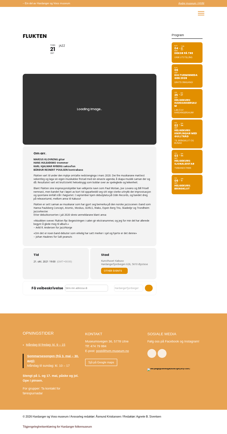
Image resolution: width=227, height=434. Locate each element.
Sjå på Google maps (101, 362)
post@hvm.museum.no (112, 351)
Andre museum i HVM (191, 3)
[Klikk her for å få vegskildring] (149, 288)
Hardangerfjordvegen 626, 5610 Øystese (124, 264)
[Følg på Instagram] (162, 353)
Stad (105, 254)
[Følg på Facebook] (151, 353)
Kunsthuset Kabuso (112, 260)
